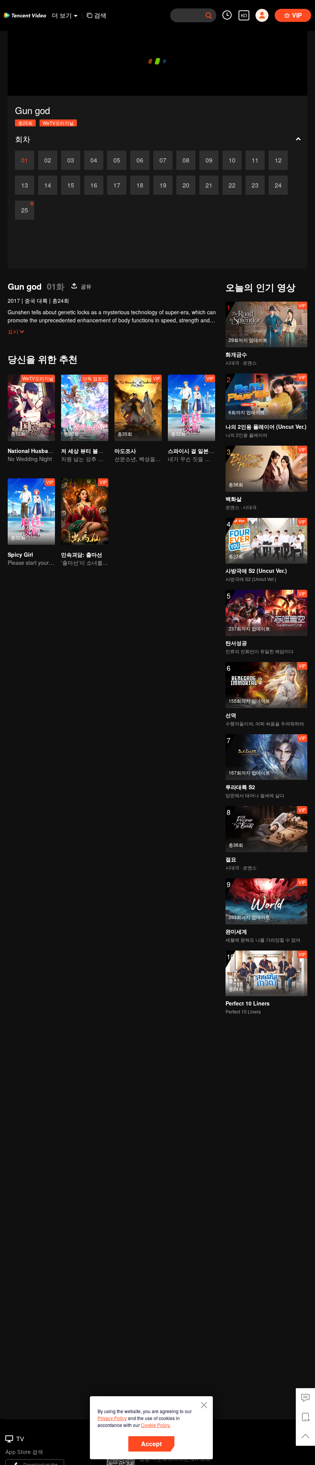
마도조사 (125, 451)
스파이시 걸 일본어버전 (196, 451)
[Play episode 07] (162, 160)
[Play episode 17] (116, 185)
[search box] (208, 15)
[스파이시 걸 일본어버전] (191, 408)
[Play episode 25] (24, 210)
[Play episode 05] (116, 160)
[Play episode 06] (139, 160)
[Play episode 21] (209, 185)
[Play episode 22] (232, 185)
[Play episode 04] (93, 160)
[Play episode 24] (278, 185)
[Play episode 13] (24, 185)
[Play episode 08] (186, 160)
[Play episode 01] (24, 160)
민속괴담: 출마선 (81, 554)
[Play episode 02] (47, 160)
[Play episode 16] (93, 185)
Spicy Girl (20, 554)
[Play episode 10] (232, 160)
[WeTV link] (25, 15)
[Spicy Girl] (31, 511)
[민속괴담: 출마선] (84, 511)
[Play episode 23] (255, 185)
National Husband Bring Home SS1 (53, 451)
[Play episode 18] (139, 185)
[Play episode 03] (70, 160)
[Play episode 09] (209, 160)
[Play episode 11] (255, 160)
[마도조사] (138, 408)
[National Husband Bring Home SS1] (31, 408)
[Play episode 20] (186, 185)
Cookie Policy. (156, 1425)
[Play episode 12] (278, 160)
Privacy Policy (112, 1418)
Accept (151, 1443)
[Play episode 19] (162, 185)
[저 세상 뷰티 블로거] (84, 408)
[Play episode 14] (47, 185)
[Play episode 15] (70, 185)
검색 (100, 15)
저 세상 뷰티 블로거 (85, 451)
